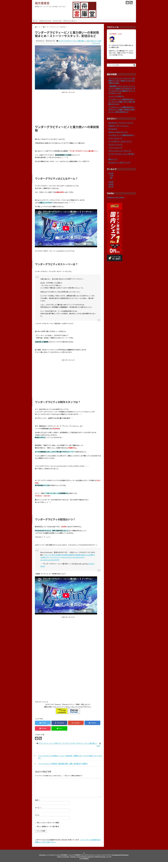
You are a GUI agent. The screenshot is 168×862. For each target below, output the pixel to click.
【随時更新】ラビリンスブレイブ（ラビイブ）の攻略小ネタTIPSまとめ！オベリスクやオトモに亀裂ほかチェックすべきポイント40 (121, 89)
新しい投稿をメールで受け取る (48, 826)
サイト (37, 815)
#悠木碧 (77, 555)
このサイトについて (45, 21)
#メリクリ (58, 557)
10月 (111, 175)
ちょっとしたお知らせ (116, 96)
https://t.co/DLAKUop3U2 (75, 557)
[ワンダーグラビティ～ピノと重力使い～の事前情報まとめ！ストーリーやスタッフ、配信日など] (92, 723)
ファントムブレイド (115, 147)
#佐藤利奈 (71, 555)
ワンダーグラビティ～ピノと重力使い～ (72, 41)
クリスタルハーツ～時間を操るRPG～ (121, 135)
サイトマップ (57, 21)
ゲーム (46, 743)
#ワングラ (48, 555)
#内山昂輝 (64, 555)
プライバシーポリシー (70, 21)
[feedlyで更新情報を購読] (127, 2)
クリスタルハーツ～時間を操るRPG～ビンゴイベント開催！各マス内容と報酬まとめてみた (121, 101)
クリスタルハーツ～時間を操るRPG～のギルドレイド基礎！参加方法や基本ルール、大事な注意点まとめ (121, 109)
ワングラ (66, 743)
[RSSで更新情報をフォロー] (131, 2)
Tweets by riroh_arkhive (115, 197)
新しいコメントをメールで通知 (48, 822)
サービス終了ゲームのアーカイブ (120, 141)
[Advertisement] (68, 108)
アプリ (40, 743)
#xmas (64, 557)
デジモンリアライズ (115, 144)
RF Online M (112, 129)
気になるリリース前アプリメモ (94, 42)
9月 (111, 178)
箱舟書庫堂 (42, 3)
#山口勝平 (90, 555)
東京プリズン (113, 159)
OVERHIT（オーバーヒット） (118, 126)
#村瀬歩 (58, 555)
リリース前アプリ (55, 743)
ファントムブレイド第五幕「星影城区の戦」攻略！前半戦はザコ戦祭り (63, 763)
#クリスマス (50, 557)
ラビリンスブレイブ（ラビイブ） (120, 151)
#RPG (53, 555)
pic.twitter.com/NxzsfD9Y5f (49, 560)
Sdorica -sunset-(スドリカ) (118, 132)
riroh (98, 746)
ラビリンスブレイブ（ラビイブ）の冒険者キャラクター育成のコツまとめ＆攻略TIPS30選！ (121, 80)
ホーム (35, 21)
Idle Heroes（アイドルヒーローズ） (121, 122)
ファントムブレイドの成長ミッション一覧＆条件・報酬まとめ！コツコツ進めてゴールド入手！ (70, 756)
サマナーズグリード (115, 138)
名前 (37, 800)
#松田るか (83, 555)
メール (38, 807)
